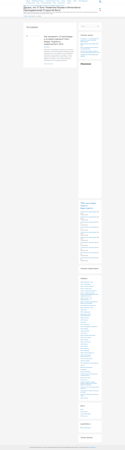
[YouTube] (100, 10)
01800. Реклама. (84, 339)
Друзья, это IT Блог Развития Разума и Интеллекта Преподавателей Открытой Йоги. (51, 8)
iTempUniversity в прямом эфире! (88, 211)
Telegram (69, 1)
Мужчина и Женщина (46, 3)
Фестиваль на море (30, 3)
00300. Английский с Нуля (86, 307)
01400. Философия (84, 331)
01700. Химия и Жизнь (85, 337)
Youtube (63, 1)
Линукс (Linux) (83, 379)
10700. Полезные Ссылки (86, 358)
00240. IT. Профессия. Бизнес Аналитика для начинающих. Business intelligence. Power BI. (89, 294)
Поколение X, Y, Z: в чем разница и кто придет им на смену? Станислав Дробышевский (89, 40)
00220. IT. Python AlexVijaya (87, 286)
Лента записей (83, 411)
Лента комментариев (85, 413)
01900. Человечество (85, 341)
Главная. (28, 1)
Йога (38, 3)
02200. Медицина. (84, 348)
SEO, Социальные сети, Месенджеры (89, 363)
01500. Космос (83, 333)
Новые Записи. (61, 3)
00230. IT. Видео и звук (85, 288)
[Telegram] (100, 8)
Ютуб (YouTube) (84, 398)
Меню (54, 3)
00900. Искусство (84, 317)
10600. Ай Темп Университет (87, 352)
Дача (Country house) (85, 377)
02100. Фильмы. (84, 346)
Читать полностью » (49, 63)
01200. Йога (83, 322)
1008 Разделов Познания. (38, 1)
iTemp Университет (83, 1)
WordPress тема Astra (90, 447)
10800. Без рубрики (85, 360)
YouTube (82, 365)
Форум (74, 1)
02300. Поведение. (85, 350)
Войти (81, 409)
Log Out (69, 3)
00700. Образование (85, 312)
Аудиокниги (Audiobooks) (86, 367)
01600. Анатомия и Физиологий (87, 335)
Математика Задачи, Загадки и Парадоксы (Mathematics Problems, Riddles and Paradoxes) (88, 383)
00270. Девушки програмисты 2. (88, 305)
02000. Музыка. (84, 344)
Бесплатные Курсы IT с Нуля (52, 1)
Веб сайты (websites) (85, 371)
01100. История (84, 320)
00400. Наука (83, 309)
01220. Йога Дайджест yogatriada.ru (88, 326)
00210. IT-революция (85, 284)
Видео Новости (86, 208)
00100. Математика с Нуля (86, 282)
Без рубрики (83, 369)
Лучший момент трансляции (87, 222)
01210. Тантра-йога (85, 324)
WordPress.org (83, 416)
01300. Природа (84, 328)
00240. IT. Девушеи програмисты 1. (88, 290)
